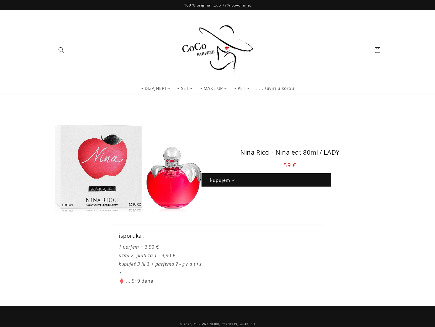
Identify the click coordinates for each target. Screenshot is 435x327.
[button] (61, 49)
